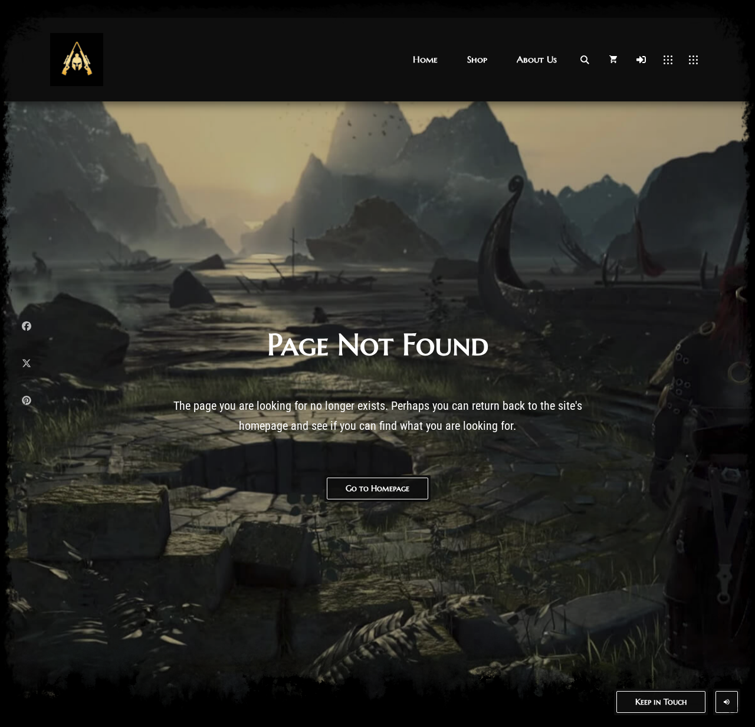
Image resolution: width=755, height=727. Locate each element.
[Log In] (641, 59)
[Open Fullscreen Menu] (668, 59)
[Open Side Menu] (693, 59)
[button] (425, 59)
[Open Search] (585, 59)
